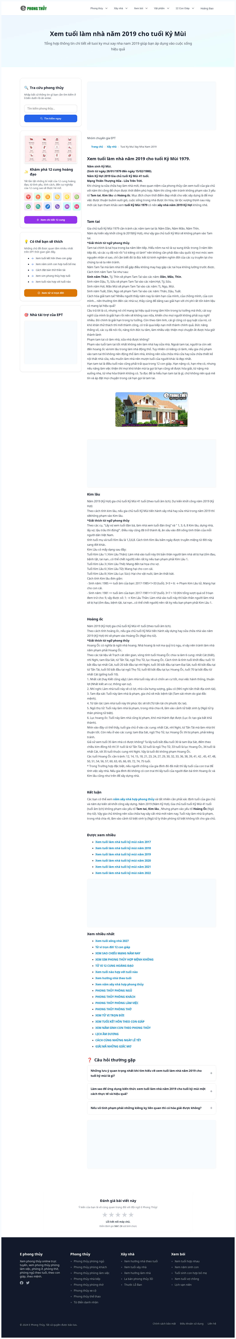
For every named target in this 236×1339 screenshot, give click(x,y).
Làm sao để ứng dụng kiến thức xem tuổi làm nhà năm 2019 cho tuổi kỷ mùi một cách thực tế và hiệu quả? (148, 1091)
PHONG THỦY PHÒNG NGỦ (113, 990)
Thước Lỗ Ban (133, 1285)
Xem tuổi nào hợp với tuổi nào (116, 972)
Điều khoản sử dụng (192, 1323)
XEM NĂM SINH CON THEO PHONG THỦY (123, 1028)
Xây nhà (118, 8)
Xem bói (138, 8)
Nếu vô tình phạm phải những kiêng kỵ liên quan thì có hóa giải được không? (146, 1108)
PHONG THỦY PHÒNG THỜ (113, 1009)
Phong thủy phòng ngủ (89, 1261)
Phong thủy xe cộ (85, 1290)
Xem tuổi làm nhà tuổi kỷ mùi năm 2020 (123, 860)
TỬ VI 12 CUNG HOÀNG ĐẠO (114, 966)
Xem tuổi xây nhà (135, 1267)
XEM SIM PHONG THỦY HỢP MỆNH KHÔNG (124, 959)
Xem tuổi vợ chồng (187, 1279)
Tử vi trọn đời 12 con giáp (112, 947)
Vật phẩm (159, 8)
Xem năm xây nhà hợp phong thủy (119, 984)
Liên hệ (212, 1323)
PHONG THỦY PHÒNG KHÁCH (115, 997)
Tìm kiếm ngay (52, 118)
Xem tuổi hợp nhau (187, 1261)
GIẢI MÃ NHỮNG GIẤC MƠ (113, 1046)
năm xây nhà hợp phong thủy (133, 799)
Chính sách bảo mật (164, 1323)
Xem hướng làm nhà (137, 1273)
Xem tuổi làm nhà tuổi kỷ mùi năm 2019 (123, 854)
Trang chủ (97, 146)
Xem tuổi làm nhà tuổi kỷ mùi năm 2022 (123, 873)
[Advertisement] (50, 342)
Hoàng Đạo (207, 8)
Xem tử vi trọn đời (53, 292)
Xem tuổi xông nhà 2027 (112, 941)
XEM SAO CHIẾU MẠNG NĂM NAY (117, 953)
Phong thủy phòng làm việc (92, 1273)
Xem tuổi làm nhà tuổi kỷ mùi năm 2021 (123, 867)
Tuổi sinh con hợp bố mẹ (191, 1273)
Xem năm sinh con (187, 1267)
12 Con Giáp (183, 8)
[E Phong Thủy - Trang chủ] (34, 8)
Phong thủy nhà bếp (87, 1279)
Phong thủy (97, 8)
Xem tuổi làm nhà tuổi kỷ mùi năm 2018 (123, 848)
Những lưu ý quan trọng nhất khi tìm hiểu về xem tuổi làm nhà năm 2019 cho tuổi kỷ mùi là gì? (146, 1073)
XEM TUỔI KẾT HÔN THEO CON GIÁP (119, 1021)
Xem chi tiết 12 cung (53, 219)
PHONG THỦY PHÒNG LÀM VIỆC (116, 1003)
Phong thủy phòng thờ (88, 1285)
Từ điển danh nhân (86, 1302)
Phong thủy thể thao (87, 1296)
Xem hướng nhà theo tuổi (113, 978)
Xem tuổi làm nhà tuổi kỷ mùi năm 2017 (123, 842)
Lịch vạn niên (183, 1285)
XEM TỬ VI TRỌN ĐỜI (109, 1015)
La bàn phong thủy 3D (138, 1279)
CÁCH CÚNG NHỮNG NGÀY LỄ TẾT (118, 1040)
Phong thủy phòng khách (90, 1267)
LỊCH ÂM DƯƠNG (107, 1034)
